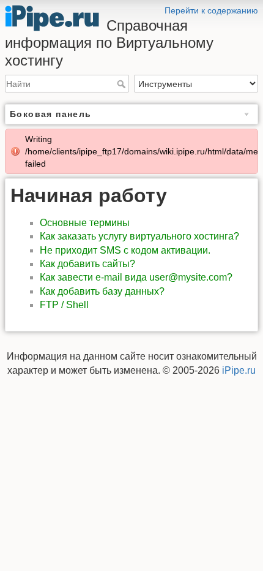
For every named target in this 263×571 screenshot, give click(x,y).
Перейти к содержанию (211, 10)
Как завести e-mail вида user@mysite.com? (136, 277)
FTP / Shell (64, 305)
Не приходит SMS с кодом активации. (125, 250)
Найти (122, 84)
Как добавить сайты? (87, 264)
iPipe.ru (239, 370)
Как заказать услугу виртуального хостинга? (139, 236)
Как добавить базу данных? (102, 291)
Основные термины (85, 222)
